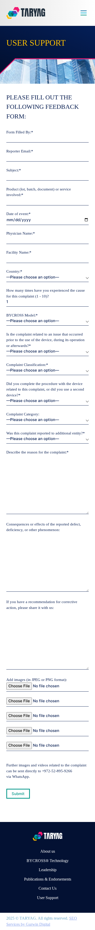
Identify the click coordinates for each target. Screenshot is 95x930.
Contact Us (47, 888)
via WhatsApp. (18, 777)
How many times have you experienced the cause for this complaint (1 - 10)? (45, 293)
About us (47, 851)
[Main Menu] (84, 13)
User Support (47, 898)
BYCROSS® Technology (48, 860)
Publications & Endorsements (47, 879)
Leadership (47, 870)
